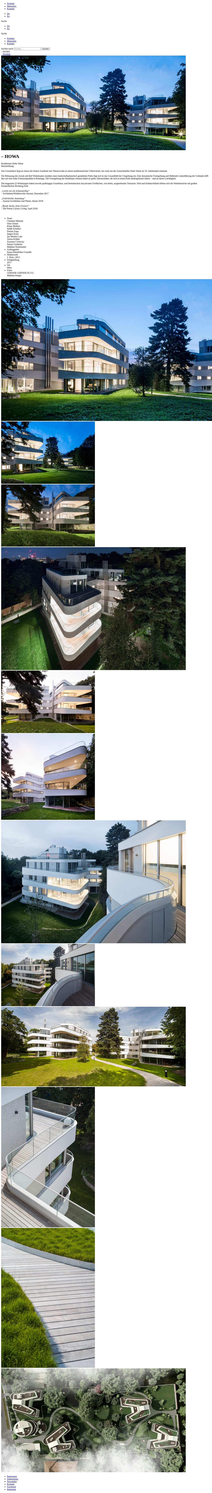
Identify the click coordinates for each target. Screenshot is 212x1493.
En (8, 16)
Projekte (10, 3)
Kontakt (10, 9)
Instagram (11, 1489)
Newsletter (12, 1481)
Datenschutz (12, 1479)
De (8, 13)
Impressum (12, 1476)
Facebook (11, 1486)
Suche (4, 21)
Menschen (11, 6)
